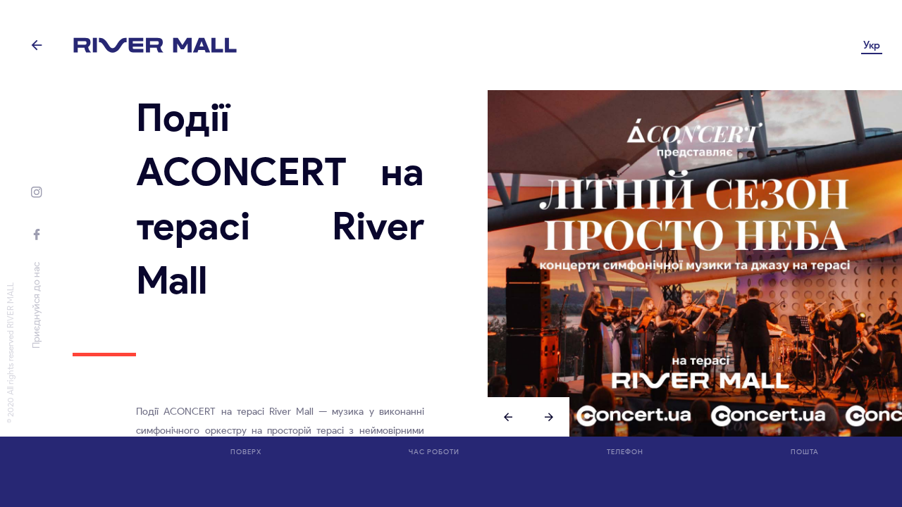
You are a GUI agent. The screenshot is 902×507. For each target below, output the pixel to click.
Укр (871, 45)
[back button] (36, 45)
